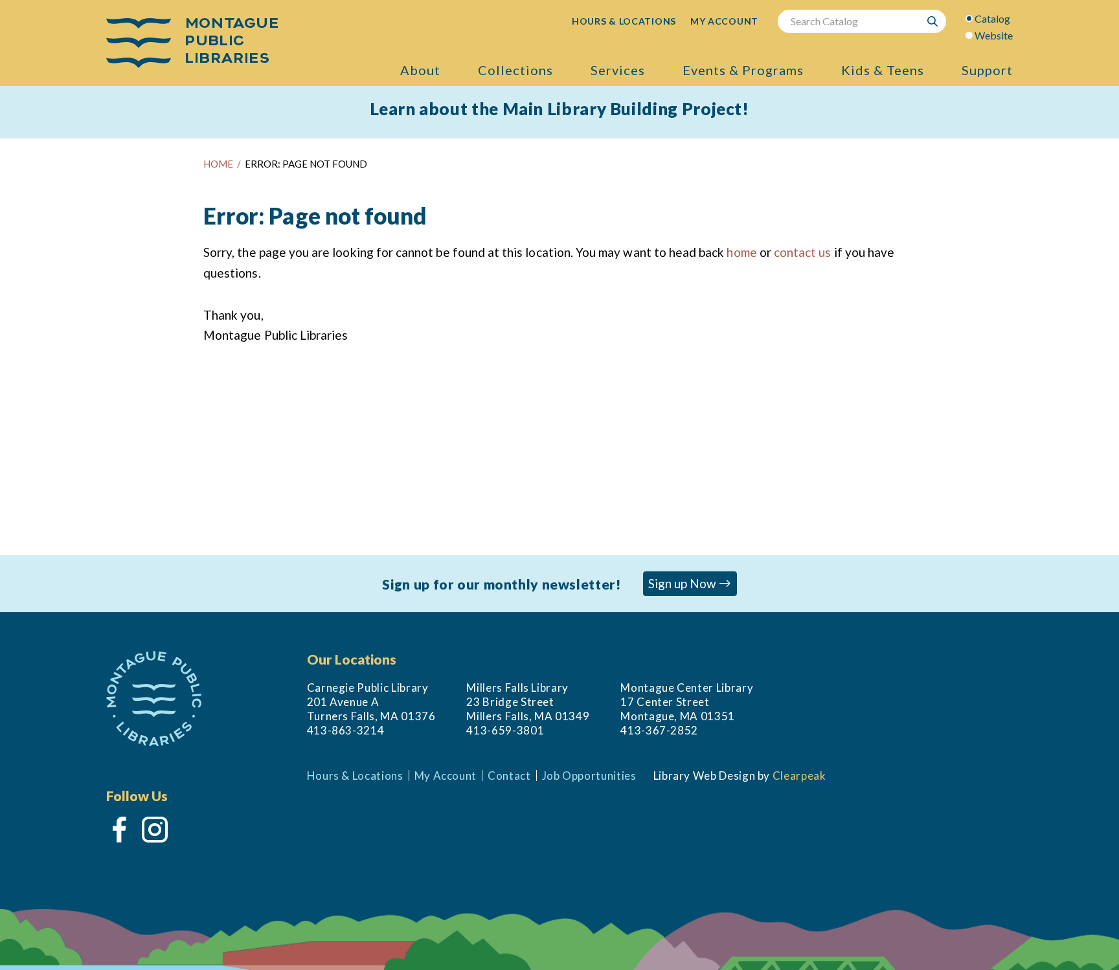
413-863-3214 (346, 730)
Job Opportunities (589, 775)
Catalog (992, 18)
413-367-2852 (659, 730)
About (420, 70)
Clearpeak (799, 775)
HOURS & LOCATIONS (624, 21)
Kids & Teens (882, 70)
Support (987, 70)
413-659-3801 (505, 730)
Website (994, 35)
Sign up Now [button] (683, 583)
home (741, 252)
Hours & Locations (355, 775)
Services (618, 70)
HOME (218, 164)
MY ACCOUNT (724, 21)
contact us (802, 252)
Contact (509, 775)
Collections (515, 70)
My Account (445, 775)
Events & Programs (743, 70)
